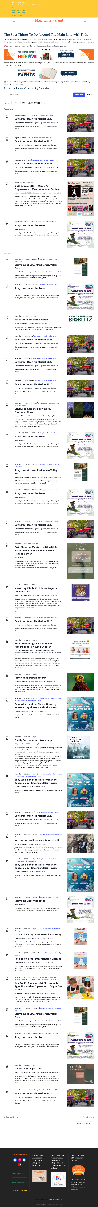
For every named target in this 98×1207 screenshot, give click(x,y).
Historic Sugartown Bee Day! (31, 677)
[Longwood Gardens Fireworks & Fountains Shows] (80, 410)
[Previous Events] (5, 103)
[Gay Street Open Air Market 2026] (80, 123)
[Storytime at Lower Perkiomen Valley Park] (80, 267)
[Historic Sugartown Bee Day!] (80, 682)
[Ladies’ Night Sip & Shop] (80, 1074)
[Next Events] (9, 103)
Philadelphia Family (42, 46)
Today (14, 102)
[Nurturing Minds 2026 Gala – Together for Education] (80, 592)
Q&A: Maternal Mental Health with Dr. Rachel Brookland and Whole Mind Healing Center (36, 550)
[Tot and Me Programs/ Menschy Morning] (80, 936)
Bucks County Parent (59, 46)
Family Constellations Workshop (33, 740)
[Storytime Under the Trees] (80, 234)
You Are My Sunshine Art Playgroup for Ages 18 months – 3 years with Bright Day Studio (38, 986)
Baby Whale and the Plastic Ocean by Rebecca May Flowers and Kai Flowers (36, 705)
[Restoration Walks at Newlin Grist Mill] (80, 843)
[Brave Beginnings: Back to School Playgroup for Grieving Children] (80, 649)
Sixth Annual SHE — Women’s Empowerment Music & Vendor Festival (37, 187)
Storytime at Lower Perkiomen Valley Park (36, 266)
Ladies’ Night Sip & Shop (28, 1068)
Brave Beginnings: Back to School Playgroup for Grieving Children (34, 645)
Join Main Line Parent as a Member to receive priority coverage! (42, 82)
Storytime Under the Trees (30, 225)
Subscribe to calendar (82, 1123)
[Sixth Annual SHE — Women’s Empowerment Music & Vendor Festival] (80, 198)
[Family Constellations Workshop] (80, 747)
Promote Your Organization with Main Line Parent (29, 5)
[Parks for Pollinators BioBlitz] (80, 318)
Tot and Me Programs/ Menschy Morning (38, 934)
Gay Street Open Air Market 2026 (33, 118)
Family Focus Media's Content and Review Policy (49, 1205)
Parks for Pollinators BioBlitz (31, 319)
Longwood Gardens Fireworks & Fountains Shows (33, 410)
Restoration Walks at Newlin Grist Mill (37, 840)
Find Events (79, 94)
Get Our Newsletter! (19, 2)
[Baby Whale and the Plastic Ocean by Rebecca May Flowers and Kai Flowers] (80, 714)
